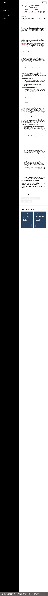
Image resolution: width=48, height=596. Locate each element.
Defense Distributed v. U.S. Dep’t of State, (34, 127)
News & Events (4, 5)
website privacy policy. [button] (34, 594)
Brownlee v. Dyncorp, (29, 80)
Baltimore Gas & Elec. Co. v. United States (32, 97)
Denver (29, 201)
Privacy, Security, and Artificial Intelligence (27, 225)
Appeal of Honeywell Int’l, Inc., (31, 175)
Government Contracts (35, 198)
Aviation (24, 201)
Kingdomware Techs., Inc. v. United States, (32, 167)
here (26, 187)
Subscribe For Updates (7, 18)
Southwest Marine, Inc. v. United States (31, 89)
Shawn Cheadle (5, 10)
